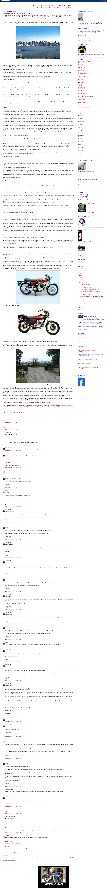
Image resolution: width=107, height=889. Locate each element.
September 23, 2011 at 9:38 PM (13, 813)
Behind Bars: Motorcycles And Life (84, 61)
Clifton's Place (80, 64)
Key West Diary (80, 78)
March (81, 271)
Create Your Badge (80, 386)
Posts (80, 335)
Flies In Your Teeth (81, 70)
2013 (80, 307)
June (81, 277)
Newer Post (5, 857)
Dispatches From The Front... (85, 293)
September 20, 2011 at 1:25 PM (13, 575)
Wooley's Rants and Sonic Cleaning (84, 107)
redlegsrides (7, 453)
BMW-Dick (7, 447)
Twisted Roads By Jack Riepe (53, 5)
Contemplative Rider (81, 65)
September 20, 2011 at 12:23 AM (13, 422)
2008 (80, 261)
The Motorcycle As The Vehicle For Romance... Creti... (89, 289)
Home (38, 857)
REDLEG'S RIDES (81, 88)
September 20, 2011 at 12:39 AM (13, 429)
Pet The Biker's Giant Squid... (85, 284)
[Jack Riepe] (81, 385)
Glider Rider (80, 75)
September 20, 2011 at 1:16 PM (13, 522)
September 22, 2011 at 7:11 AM (13, 758)
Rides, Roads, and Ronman (82, 93)
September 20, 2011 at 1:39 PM (13, 639)
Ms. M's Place (80, 81)
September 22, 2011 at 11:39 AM (13, 793)
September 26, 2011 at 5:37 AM (13, 822)
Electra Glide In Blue (81, 67)
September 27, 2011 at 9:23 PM (13, 832)
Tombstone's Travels (81, 104)
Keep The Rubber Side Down (83, 76)
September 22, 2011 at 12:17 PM (13, 806)
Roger (6, 425)
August (81, 280)
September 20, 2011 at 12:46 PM (13, 506)
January (81, 268)
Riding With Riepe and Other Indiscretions (85, 96)
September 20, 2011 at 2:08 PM (13, 661)
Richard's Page (80, 91)
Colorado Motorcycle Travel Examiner (12, 465)
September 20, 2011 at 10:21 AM (13, 487)
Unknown (7, 739)
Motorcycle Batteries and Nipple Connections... (88, 294)
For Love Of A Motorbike (82, 71)
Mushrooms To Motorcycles (83, 82)
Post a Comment (5, 855)
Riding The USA (81, 94)
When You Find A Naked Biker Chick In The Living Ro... (90, 291)
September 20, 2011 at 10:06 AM (13, 473)
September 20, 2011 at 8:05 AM (13, 450)
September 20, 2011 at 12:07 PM (13, 496)
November (82, 301)
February (82, 270)
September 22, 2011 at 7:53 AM (13, 786)
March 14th (80, 176)
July (81, 279)
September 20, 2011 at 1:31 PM (13, 609)
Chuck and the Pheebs (9, 419)
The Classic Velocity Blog (82, 102)
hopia (6, 846)
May (81, 275)
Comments (81, 337)
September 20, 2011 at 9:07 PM (13, 721)
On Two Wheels (80, 85)
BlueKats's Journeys (81, 62)
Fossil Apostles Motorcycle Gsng (83, 73)
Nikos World (80, 84)
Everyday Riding (81, 68)
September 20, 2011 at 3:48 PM (13, 680)
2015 (80, 309)
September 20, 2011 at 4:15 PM (13, 715)
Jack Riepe (7, 476)
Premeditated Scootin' (81, 87)
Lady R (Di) (7, 664)
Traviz (6, 840)
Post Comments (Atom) (11, 860)
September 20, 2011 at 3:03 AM (13, 436)
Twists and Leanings (81, 105)
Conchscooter (7, 718)
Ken (6, 642)
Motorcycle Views (81, 79)
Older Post (72, 857)
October (81, 300)
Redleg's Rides (7, 462)
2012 (80, 305)
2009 (80, 263)
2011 (80, 266)
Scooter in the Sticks (81, 99)
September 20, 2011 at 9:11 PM (13, 736)
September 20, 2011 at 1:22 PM (13, 557)
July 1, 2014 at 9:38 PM (11, 852)
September (82, 282)
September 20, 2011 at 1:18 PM (13, 539)
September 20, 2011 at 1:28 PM (13, 591)
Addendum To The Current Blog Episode (87, 287)
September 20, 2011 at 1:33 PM (13, 623)
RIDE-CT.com (80, 90)
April (81, 273)
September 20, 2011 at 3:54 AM (13, 444)
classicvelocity (7, 825)
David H (6, 470)
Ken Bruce (7, 490)
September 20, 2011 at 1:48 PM (13, 646)
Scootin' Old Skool (81, 101)
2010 (80, 264)
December (82, 303)
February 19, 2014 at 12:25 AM (13, 843)
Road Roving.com (81, 98)
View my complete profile (83, 329)
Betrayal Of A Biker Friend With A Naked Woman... (89, 286)
